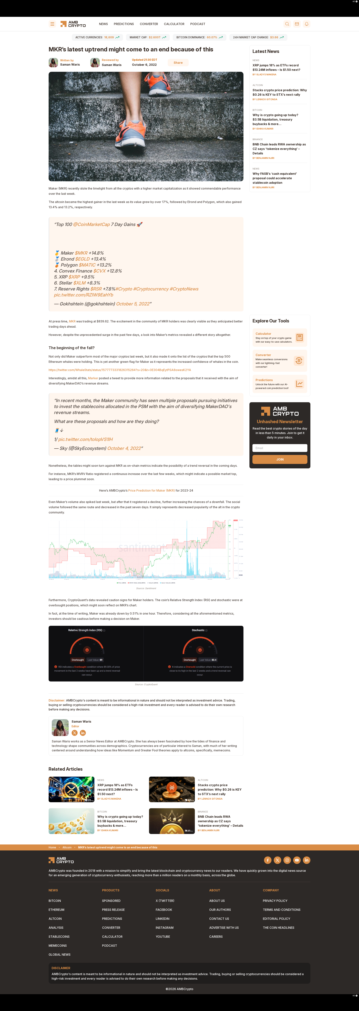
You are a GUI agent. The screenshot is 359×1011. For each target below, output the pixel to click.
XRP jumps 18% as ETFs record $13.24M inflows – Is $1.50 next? (117, 789)
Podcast (197, 24)
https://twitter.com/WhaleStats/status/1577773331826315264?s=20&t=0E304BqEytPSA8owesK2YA (120, 370)
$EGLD (82, 259)
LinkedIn (162, 919)
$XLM (79, 283)
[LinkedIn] (83, 733)
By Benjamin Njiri (209, 830)
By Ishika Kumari (107, 830)
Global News (59, 954)
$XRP (74, 277)
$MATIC (87, 265)
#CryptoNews (184, 289)
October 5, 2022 (132, 304)
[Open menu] (52, 24)
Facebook (164, 910)
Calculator (174, 24)
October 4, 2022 (124, 448)
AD (354, 1)
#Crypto (123, 289)
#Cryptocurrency (150, 289)
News (103, 24)
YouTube (163, 936)
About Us (217, 901)
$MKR (81, 253)
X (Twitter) (165, 901)
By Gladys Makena (109, 798)
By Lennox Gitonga (210, 798)
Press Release (113, 910)
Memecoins (58, 945)
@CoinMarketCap (91, 224)
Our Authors (220, 910)
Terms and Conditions (281, 910)
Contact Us (219, 919)
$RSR (95, 289)
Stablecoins (59, 936)
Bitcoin (102, 811)
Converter (149, 24)
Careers (216, 936)
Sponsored (111, 901)
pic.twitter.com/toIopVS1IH (85, 439)
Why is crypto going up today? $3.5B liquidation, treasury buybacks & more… (120, 821)
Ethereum (56, 910)
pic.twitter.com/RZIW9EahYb (83, 295)
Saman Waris (70, 64)
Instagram (165, 928)
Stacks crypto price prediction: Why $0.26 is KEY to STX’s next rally (220, 789)
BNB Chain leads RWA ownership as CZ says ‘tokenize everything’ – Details (220, 821)
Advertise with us (224, 928)
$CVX (99, 271)
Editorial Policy (276, 919)
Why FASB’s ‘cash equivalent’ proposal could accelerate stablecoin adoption (275, 178)
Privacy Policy (275, 901)
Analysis (56, 928)
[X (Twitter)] (75, 733)
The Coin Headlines (278, 928)
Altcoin (203, 780)
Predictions (124, 24)
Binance (203, 811)
